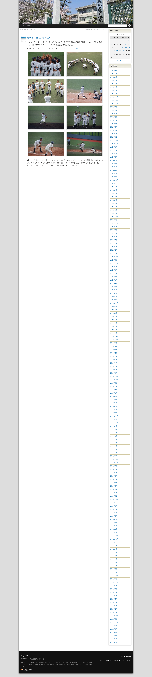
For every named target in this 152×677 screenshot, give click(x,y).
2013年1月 (114, 612)
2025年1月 (114, 134)
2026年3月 (114, 87)
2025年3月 (114, 127)
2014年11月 (114, 539)
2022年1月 (114, 253)
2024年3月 (114, 167)
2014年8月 (114, 549)
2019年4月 (114, 363)
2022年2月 (114, 250)
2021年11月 (114, 260)
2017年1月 (114, 453)
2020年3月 (114, 326)
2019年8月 (114, 350)
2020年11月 (114, 300)
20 (120, 51)
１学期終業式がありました (29, 30)
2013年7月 (114, 592)
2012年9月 (114, 626)
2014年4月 (114, 562)
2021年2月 (114, 290)
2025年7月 (114, 114)
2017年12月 (114, 416)
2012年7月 (114, 632)
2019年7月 (114, 353)
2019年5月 (114, 360)
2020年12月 (114, 296)
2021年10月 (114, 263)
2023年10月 (114, 183)
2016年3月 (114, 486)
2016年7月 (114, 473)
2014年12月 (114, 536)
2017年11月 (114, 419)
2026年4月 (114, 84)
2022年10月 (114, 223)
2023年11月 (114, 180)
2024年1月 (114, 174)
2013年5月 (114, 599)
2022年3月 (114, 247)
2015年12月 (114, 496)
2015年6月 (114, 516)
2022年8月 (114, 230)
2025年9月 (114, 107)
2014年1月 (114, 572)
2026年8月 (114, 70)
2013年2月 (114, 609)
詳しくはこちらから (71, 49)
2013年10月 (114, 582)
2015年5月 (114, 519)
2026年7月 (114, 74)
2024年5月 (114, 160)
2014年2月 (114, 569)
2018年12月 (114, 376)
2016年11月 (114, 459)
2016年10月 (114, 463)
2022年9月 (114, 227)
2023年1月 (114, 213)
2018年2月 (114, 409)
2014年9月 (114, 546)
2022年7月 (114, 233)
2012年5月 (114, 639)
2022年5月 (114, 240)
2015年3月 (114, 526)
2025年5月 (114, 120)
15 (126, 47)
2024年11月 (114, 140)
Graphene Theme (124, 660)
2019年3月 (114, 366)
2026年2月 (114, 90)
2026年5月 (114, 80)
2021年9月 (114, 267)
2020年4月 (114, 323)
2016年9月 (114, 466)
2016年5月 (114, 479)
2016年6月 (114, 476)
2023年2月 (114, 210)
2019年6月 (114, 356)
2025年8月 (114, 110)
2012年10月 (114, 622)
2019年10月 (114, 343)
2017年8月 (114, 429)
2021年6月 (114, 277)
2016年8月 (114, 469)
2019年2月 (114, 370)
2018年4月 (114, 403)
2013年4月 (114, 602)
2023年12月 (114, 177)
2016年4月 (114, 483)
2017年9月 (114, 426)
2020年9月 (114, 306)
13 (120, 47)
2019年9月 (114, 346)
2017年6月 (114, 436)
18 (114, 51)
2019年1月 (114, 373)
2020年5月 (114, 320)
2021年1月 (114, 293)
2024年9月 (114, 147)
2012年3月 (114, 642)
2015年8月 (114, 509)
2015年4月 (114, 523)
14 (123, 47)
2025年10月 (114, 104)
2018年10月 (114, 383)
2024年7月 (114, 154)
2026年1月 (114, 94)
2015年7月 (114, 513)
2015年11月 (114, 499)
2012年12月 (114, 616)
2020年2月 (114, 330)
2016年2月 (114, 489)
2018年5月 (114, 400)
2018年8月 (114, 390)
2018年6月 (114, 396)
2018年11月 (114, 380)
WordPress (109, 660)
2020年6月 (114, 316)
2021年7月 (114, 273)
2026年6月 (114, 77)
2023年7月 (114, 193)
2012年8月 (114, 629)
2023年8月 (114, 190)
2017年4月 (114, 443)
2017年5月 (114, 439)
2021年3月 (114, 287)
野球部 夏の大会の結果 (39, 37)
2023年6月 (114, 197)
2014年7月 (114, 552)
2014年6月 (114, 556)
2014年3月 (114, 566)
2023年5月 (114, 200)
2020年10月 (114, 303)
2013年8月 (114, 589)
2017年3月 (114, 446)
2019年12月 (114, 336)
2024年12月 (114, 137)
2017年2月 (114, 449)
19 (117, 51)
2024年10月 (114, 144)
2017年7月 (114, 433)
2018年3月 (114, 406)
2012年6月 (114, 636)
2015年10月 (114, 503)
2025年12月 (114, 97)
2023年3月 (114, 207)
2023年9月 (114, 187)
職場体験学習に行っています (95, 30)
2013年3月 (114, 606)
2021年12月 (114, 257)
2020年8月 (114, 310)
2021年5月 (114, 280)
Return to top (126, 656)
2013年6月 (114, 596)
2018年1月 (114, 413)
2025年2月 (114, 130)
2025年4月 (114, 124)
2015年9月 (114, 506)
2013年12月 (114, 576)
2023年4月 (114, 203)
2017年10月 (114, 423)
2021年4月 (114, 283)
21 (123, 51)
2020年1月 (114, 333)
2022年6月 (114, 237)
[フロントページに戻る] (76, 12)
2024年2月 (114, 170)
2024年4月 (114, 164)
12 (117, 47)
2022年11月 (114, 220)
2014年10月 (114, 542)
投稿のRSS (27, 670)
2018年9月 (114, 386)
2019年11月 (114, 340)
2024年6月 (114, 157)
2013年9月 (114, 586)
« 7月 (119, 60)
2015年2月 (114, 529)
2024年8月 (114, 150)
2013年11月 (114, 579)
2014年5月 (114, 559)
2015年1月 (114, 532)
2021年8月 (114, 270)
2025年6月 (114, 117)
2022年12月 (114, 217)
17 (112, 51)
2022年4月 (114, 243)
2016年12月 (114, 456)
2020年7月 (114, 313)
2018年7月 (114, 393)
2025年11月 (114, 100)
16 (129, 47)
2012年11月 (114, 619)
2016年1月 (114, 493)
